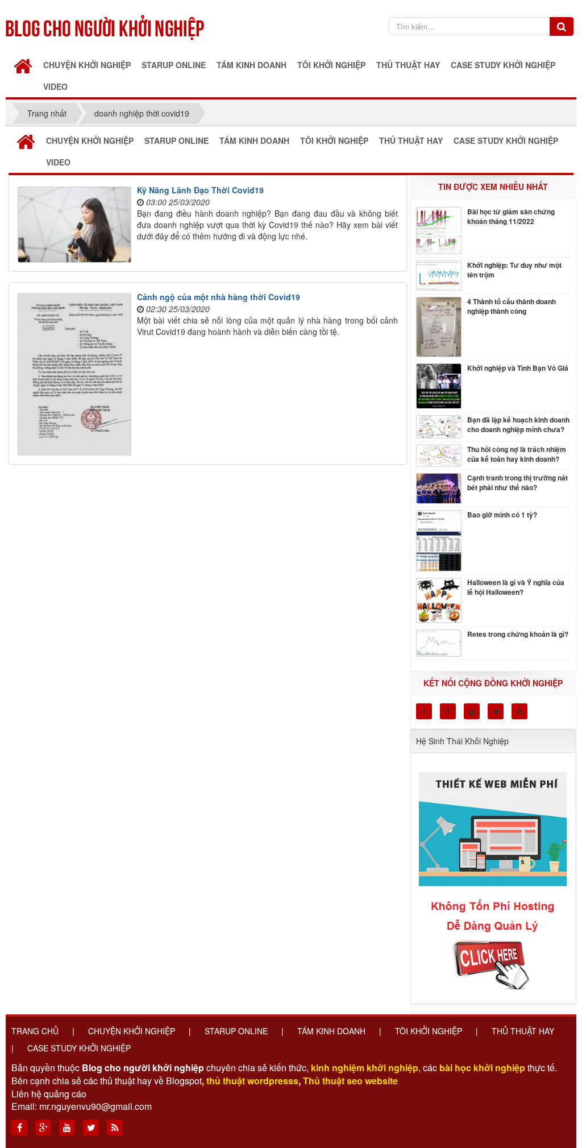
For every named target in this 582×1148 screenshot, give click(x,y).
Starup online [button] (174, 65)
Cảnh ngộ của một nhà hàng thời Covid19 (218, 296)
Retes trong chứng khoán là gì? (517, 634)
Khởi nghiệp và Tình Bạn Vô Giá (517, 368)
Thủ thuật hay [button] (408, 65)
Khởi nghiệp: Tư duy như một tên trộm (514, 270)
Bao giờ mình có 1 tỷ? (502, 515)
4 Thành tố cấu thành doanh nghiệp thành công (511, 306)
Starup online (236, 1031)
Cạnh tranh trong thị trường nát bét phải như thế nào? (517, 482)
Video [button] (55, 86)
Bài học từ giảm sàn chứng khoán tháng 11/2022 (511, 216)
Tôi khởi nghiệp (428, 1031)
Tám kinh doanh (331, 1031)
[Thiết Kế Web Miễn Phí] (494, 874)
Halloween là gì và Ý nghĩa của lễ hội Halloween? (515, 587)
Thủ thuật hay (523, 1031)
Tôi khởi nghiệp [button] (331, 65)
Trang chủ (35, 1031)
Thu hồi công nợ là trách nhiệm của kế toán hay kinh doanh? (516, 454)
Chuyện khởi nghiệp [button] (87, 65)
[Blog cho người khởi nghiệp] (106, 25)
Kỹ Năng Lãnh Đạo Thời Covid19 (200, 190)
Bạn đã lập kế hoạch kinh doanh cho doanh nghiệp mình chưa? (518, 424)
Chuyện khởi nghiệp (131, 1031)
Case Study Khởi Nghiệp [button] (503, 65)
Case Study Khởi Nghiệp (79, 1048)
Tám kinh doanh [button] (251, 65)
